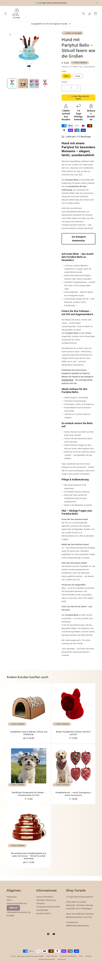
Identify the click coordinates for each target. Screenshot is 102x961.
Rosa (78, 76)
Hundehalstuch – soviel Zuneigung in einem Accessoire (73, 793)
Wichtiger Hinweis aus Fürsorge (46, 901)
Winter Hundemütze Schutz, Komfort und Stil (73, 733)
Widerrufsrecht (51, 956)
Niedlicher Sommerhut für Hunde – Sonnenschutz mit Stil (28, 793)
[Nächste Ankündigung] (97, 3)
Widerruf (13, 908)
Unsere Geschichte (44, 897)
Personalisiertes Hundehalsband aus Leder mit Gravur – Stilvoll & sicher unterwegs (28, 856)
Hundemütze (67, 380)
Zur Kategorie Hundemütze (78, 239)
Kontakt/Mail (42, 910)
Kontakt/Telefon (43, 913)
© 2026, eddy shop (17, 956)
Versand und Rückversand (48, 907)
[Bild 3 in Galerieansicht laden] (34, 83)
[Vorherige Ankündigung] (5, 3)
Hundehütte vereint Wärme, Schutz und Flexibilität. (28, 733)
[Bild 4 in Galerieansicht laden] (45, 83)
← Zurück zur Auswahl (72, 33)
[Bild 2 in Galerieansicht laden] (23, 83)
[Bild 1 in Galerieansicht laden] (12, 83)
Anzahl (64, 82)
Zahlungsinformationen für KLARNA (19, 914)
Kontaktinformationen (47, 959)
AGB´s (9, 900)
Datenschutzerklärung (17, 903)
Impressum (12, 897)
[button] (5, 14)
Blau (66, 76)
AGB (80, 956)
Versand (88, 956)
